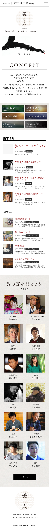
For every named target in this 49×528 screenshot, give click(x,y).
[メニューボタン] (45, 3)
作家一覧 (24, 477)
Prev (3, 46)
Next (46, 46)
